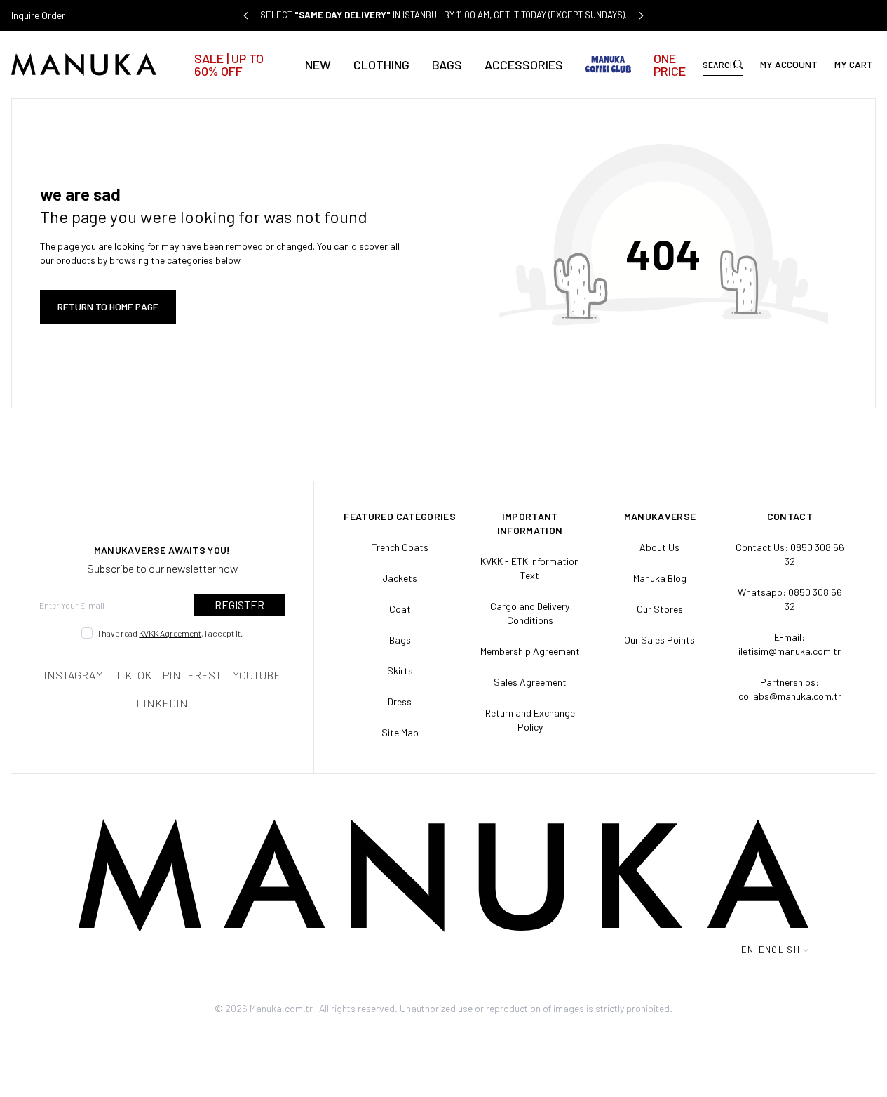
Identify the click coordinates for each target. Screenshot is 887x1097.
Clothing (381, 64)
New (318, 64)
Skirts (400, 671)
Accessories (524, 64)
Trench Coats (400, 547)
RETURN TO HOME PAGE (107, 306)
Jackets (399, 578)
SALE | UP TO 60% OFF (229, 65)
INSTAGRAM (73, 675)
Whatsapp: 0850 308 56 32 (790, 599)
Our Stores (660, 609)
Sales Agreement (530, 682)
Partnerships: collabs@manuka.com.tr (789, 689)
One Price (670, 65)
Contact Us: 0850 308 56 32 (790, 554)
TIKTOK (133, 675)
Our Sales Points (659, 640)
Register (239, 604)
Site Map (400, 732)
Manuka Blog (659, 578)
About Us (659, 547)
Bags (447, 64)
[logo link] (97, 64)
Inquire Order (38, 15)
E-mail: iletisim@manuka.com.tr (789, 644)
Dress (400, 701)
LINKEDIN (162, 703)
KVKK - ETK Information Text (529, 568)
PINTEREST (192, 675)
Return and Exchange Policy (530, 720)
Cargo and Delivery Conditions (529, 613)
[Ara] (738, 64)
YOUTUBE (256, 675)
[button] (245, 15)
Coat (400, 609)
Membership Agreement (530, 651)
